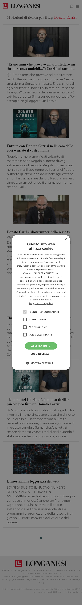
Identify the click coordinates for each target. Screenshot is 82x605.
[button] (41, 363)
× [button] (65, 239)
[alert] (41, 302)
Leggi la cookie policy (41, 303)
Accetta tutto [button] (41, 346)
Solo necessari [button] (41, 353)
